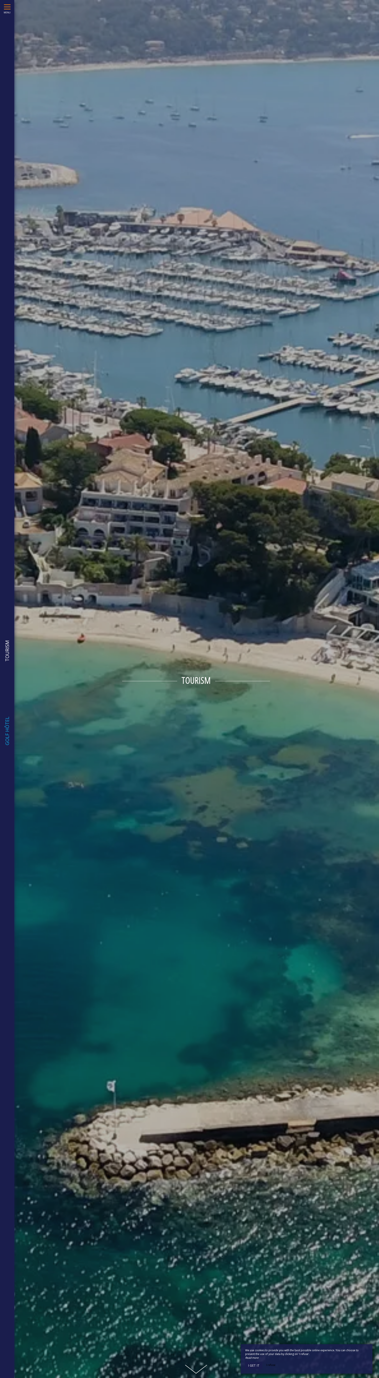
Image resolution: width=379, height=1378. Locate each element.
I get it (253, 1365)
